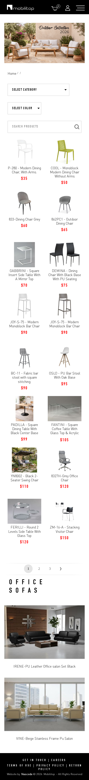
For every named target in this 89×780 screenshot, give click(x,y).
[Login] (68, 8)
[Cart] (55, 8)
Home (12, 73)
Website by (19, 774)
